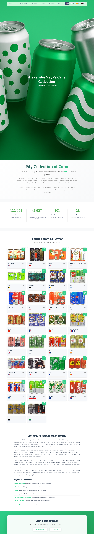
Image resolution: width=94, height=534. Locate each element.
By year (16, 490)
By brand (16, 487)
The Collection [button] (24, 3)
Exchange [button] (42, 3)
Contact (60, 3)
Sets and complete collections (22, 497)
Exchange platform (19, 504)
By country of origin (19, 483)
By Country (55, 529)
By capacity (17, 494)
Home (10, 3)
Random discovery (19, 500)
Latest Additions (40, 529)
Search (34, 3)
